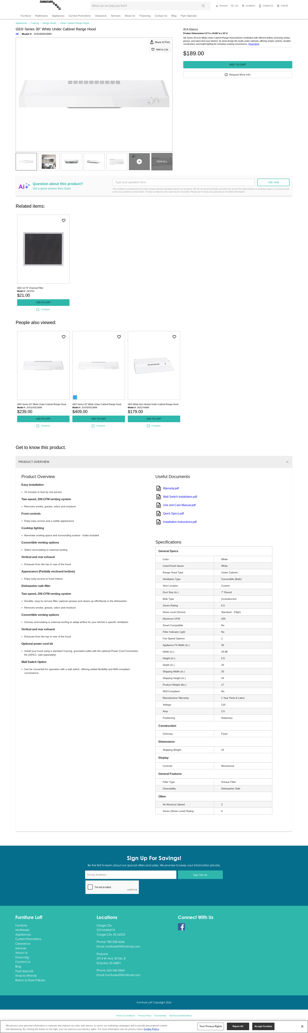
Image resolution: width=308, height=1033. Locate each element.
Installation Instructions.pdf (180, 521)
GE (17, 34)
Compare (45, 309)
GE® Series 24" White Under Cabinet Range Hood (41, 404)
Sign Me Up (200, 874)
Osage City (104, 925)
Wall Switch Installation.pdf (180, 496)
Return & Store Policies (30, 980)
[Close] (302, 1026)
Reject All (238, 1026)
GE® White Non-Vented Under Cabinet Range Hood (153, 404)
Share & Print (162, 42)
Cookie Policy (151, 1029)
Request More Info (239, 74)
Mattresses (41, 15)
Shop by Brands (26, 975)
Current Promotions (80, 15)
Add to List (162, 49)
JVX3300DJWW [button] (43, 33)
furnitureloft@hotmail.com (122, 946)
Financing (144, 15)
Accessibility (160, 1015)
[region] (154, 1026)
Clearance (101, 15)
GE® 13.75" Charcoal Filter (30, 288)
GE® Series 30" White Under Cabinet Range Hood (96, 404)
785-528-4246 (116, 942)
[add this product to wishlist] (63, 220)
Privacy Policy (145, 1015)
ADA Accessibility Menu (180, 1015)
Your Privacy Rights (210, 1026)
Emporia (102, 954)
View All (162, 161)
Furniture (26, 15)
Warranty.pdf (171, 488)
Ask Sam (273, 182)
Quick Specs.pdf (173, 513)
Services (115, 15)
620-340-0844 (116, 970)
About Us (130, 15)
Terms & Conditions (125, 1015)
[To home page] (50, 6)
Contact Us (161, 15)
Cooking (35, 23)
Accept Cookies (263, 1026)
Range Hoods (50, 23)
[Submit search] (203, 6)
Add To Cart (237, 64)
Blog (173, 15)
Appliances (58, 15)
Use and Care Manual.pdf (179, 505)
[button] (217, 6)
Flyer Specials (189, 15)
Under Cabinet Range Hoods (74, 23)
